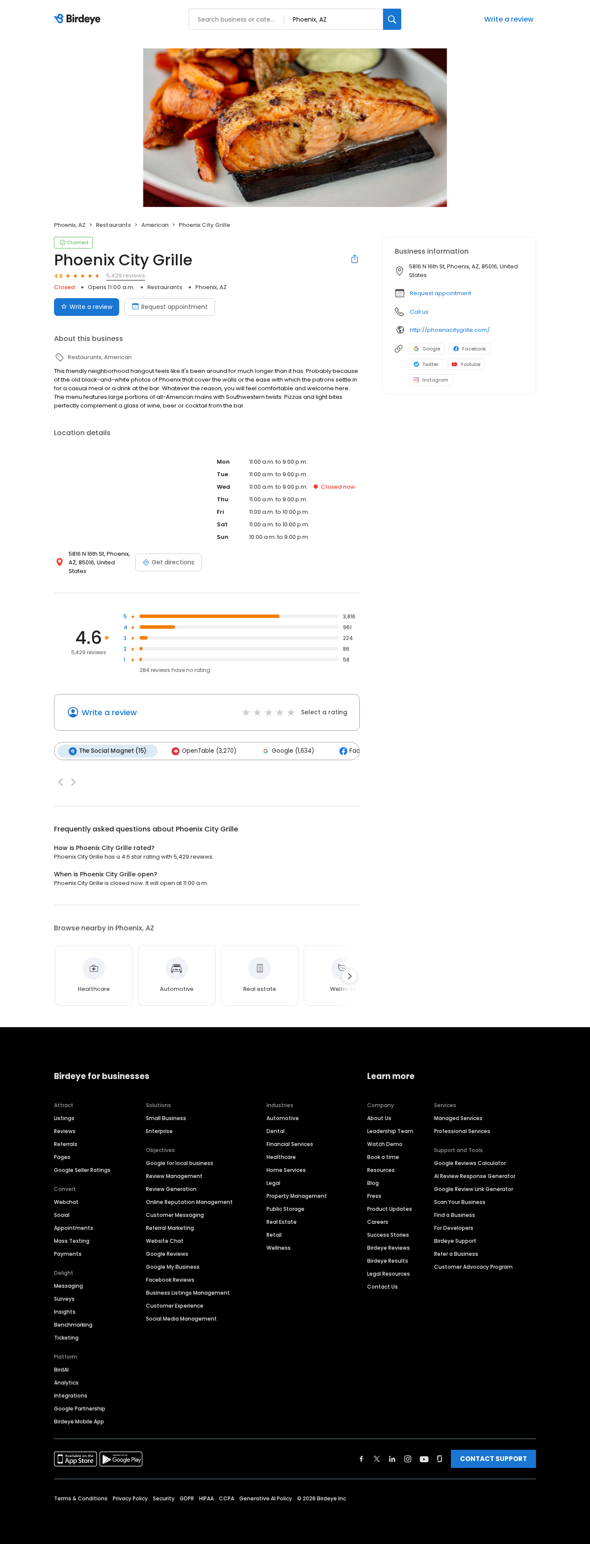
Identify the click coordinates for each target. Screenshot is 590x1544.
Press (374, 1196)
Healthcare (281, 1157)
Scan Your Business (459, 1202)
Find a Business (454, 1215)
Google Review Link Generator (473, 1189)
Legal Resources (388, 1273)
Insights (65, 1311)
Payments (68, 1253)
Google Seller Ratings (82, 1170)
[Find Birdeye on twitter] (377, 1459)
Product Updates (389, 1209)
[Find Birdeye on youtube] (424, 1459)
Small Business (166, 1118)
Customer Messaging (175, 1215)
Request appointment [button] (440, 293)
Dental (275, 1131)
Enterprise (159, 1131)
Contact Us (382, 1286)
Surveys (64, 1298)
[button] (60, 782)
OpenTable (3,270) (209, 751)
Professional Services (462, 1131)
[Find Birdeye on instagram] (407, 1459)
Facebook (474, 348)
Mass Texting (71, 1241)
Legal (273, 1183)
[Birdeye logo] (79, 19)
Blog (373, 1183)
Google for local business (179, 1163)
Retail (274, 1234)
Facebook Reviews (170, 1279)
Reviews (65, 1131)
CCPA (226, 1498)
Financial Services (289, 1144)
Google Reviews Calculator (470, 1163)
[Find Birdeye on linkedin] (392, 1459)
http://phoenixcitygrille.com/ (450, 330)
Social (62, 1215)
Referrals (65, 1144)
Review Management (174, 1176)
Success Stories (388, 1234)
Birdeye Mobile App (79, 1421)
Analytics (66, 1382)
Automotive (282, 1118)
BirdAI (61, 1369)
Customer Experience (174, 1305)
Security (163, 1498)
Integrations (70, 1395)
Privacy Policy (130, 1498)
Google (431, 348)
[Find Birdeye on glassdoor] (439, 1459)
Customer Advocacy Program (473, 1266)
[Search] (392, 19)
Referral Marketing (170, 1228)
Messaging (68, 1285)
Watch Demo (385, 1144)
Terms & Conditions (81, 1498)
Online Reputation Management (189, 1202)
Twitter (430, 364)
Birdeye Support (455, 1241)
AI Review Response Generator (474, 1176)
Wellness (278, 1247)
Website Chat (165, 1241)
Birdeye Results (387, 1260)
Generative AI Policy (265, 1498)
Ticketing (66, 1337)
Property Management (296, 1196)
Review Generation (171, 1189)
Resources (381, 1170)
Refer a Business (456, 1253)
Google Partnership (79, 1408)
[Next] (349, 976)
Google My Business (173, 1266)
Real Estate (281, 1222)
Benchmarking (73, 1324)
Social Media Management (181, 1318)
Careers (377, 1222)
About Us (379, 1118)
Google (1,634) (293, 751)
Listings (64, 1118)
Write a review (508, 19)
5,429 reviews (125, 275)
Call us (419, 312)
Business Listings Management (188, 1292)
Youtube (470, 364)
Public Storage (285, 1209)
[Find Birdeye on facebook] (361, 1459)
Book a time (383, 1157)
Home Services (286, 1170)
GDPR (187, 1498)
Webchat (66, 1202)
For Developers (453, 1228)
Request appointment (174, 306)
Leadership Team (390, 1131)
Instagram (435, 379)
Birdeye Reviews (388, 1247)
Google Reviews (167, 1253)
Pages (62, 1157)
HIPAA (206, 1498)
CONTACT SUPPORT (493, 1458)
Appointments (73, 1228)
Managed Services (458, 1118)
